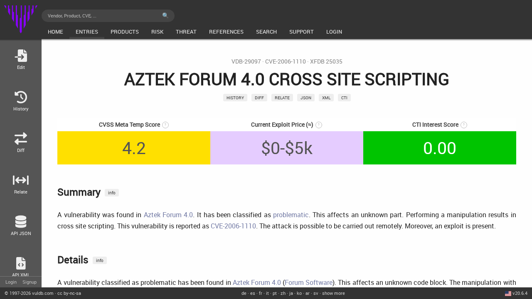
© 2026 (29, 293)
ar (307, 293)
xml (326, 97)
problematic (291, 214)
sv (315, 293)
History (235, 97)
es (252, 293)
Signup (29, 282)
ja (291, 293)
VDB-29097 (246, 61)
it (267, 293)
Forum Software (308, 282)
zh (283, 293)
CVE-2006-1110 (285, 61)
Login (11, 282)
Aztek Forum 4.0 (168, 214)
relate (282, 97)
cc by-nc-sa (69, 293)
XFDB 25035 (326, 61)
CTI (344, 97)
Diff (259, 97)
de (243, 293)
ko (299, 293)
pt (275, 293)
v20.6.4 (519, 293)
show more (333, 293)
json (305, 97)
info (112, 193)
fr (260, 293)
